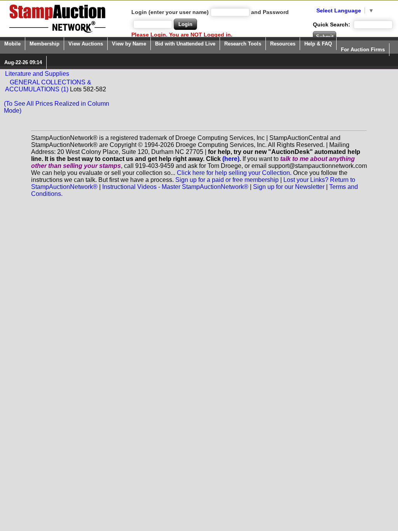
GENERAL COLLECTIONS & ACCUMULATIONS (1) (48, 86)
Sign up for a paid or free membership (227, 179)
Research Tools (242, 44)
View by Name (129, 44)
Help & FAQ (318, 44)
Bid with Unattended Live (185, 44)
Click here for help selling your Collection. (234, 172)
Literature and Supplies (37, 73)
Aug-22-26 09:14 (23, 62)
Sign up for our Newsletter (289, 186)
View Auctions (85, 44)
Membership (44, 44)
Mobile (12, 44)
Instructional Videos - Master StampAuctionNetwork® (175, 186)
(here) (230, 158)
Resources (282, 44)
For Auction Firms (363, 49)
